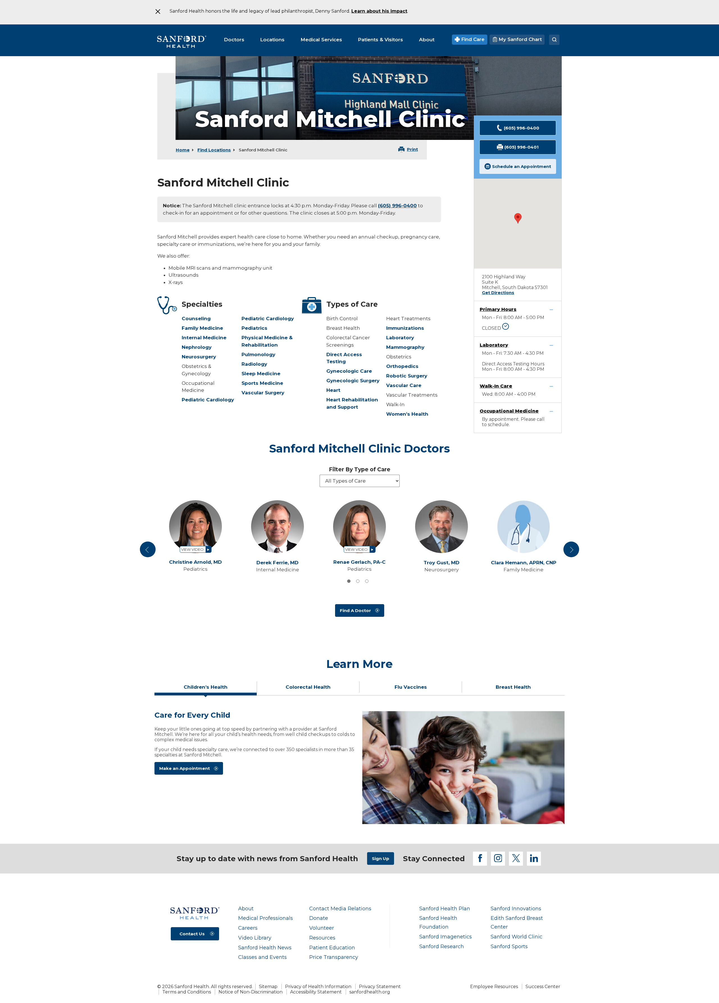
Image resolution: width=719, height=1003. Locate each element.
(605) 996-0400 (397, 205)
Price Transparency (333, 957)
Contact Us (192, 933)
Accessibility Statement (316, 992)
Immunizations (405, 328)
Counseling (196, 318)
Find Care (472, 39)
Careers (248, 928)
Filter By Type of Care (359, 469)
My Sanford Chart (519, 39)
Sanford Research (441, 946)
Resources (322, 937)
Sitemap (268, 986)
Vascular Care (403, 385)
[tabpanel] (359, 767)
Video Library (254, 937)
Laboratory (400, 337)
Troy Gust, (441, 562)
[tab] (349, 581)
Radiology (254, 364)
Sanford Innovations (516, 908)
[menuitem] (234, 39)
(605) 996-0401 (521, 147)
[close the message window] (157, 11)
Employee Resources (494, 986)
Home (183, 150)
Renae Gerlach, (359, 562)
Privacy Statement (380, 986)
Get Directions (498, 292)
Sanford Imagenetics (445, 936)
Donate (318, 918)
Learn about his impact (379, 11)
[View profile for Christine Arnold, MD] (195, 526)
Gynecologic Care (349, 371)
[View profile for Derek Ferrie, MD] (277, 526)
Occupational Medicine (509, 411)
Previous (149, 551)
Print (412, 149)
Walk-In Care (496, 386)
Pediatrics (254, 328)
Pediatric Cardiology (208, 399)
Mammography (405, 347)
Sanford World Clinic (516, 936)
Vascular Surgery (263, 392)
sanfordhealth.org (369, 992)
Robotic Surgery (406, 376)
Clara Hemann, (523, 562)
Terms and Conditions (186, 992)
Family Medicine (202, 328)
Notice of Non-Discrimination (251, 992)
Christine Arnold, (195, 562)
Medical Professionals (265, 918)
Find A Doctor (355, 610)
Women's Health (407, 414)
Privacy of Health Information (318, 986)
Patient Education (332, 947)
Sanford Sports (509, 946)
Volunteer (321, 928)
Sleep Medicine (261, 373)
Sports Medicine (262, 383)
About (246, 908)
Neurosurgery (199, 357)
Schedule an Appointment (521, 166)
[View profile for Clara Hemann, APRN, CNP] (524, 526)
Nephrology (196, 347)
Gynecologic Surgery (352, 380)
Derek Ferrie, (277, 562)
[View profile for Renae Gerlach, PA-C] (359, 526)
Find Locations (214, 150)
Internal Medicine (204, 337)
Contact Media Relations (340, 908)
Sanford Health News (265, 947)
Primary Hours (498, 309)
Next (571, 551)
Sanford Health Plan (444, 908)
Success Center (542, 986)
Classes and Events (262, 957)
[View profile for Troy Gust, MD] (441, 526)
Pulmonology (258, 354)
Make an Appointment (184, 768)
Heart (333, 390)
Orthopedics (402, 366)
